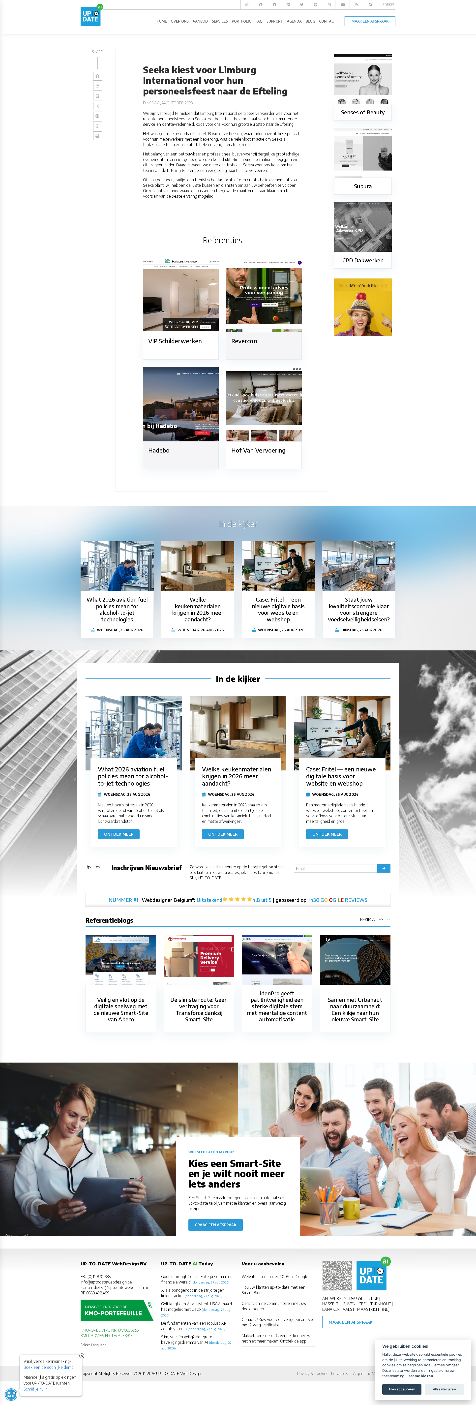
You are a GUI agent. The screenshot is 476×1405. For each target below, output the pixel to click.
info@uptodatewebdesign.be (106, 1282)
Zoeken (388, 4)
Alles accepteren (401, 1389)
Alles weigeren (444, 1389)
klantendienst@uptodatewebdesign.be (115, 1287)
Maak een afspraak (351, 1322)
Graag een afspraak (215, 1225)
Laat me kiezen (420, 1376)
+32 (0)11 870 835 (96, 1276)
